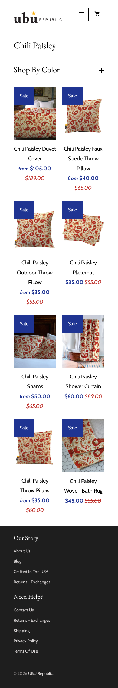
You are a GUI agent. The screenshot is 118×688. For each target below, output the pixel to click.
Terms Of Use (26, 651)
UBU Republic (40, 673)
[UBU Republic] (38, 18)
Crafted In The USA (31, 571)
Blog (17, 561)
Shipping (22, 630)
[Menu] (81, 14)
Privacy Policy (26, 641)
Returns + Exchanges (32, 582)
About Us (22, 551)
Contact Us (24, 610)
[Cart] (97, 14)
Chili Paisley (35, 45)
